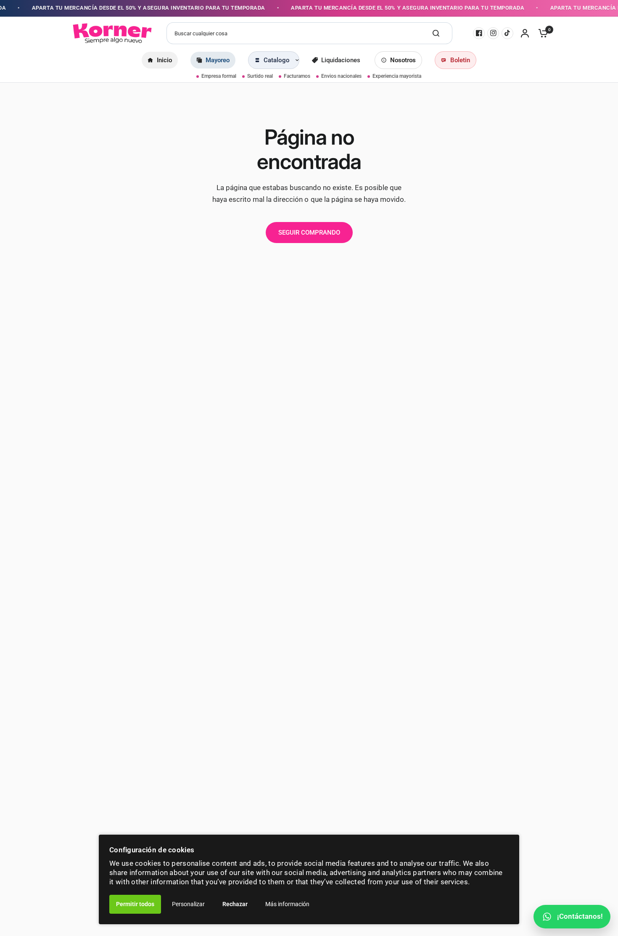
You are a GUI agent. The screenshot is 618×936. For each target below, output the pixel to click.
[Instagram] (493, 33)
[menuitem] (160, 60)
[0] (541, 33)
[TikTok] (507, 33)
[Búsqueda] (435, 33)
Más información (287, 904)
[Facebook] (479, 33)
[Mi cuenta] (525, 33)
